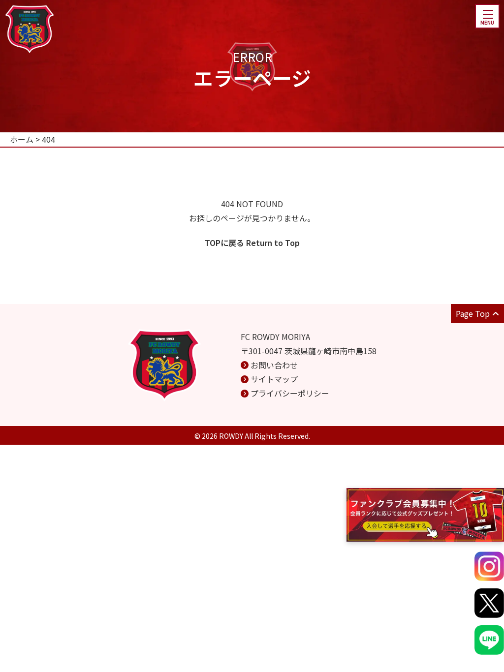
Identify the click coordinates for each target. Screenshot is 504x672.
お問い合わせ (274, 365)
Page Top (473, 313)
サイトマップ (274, 379)
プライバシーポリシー (290, 393)
